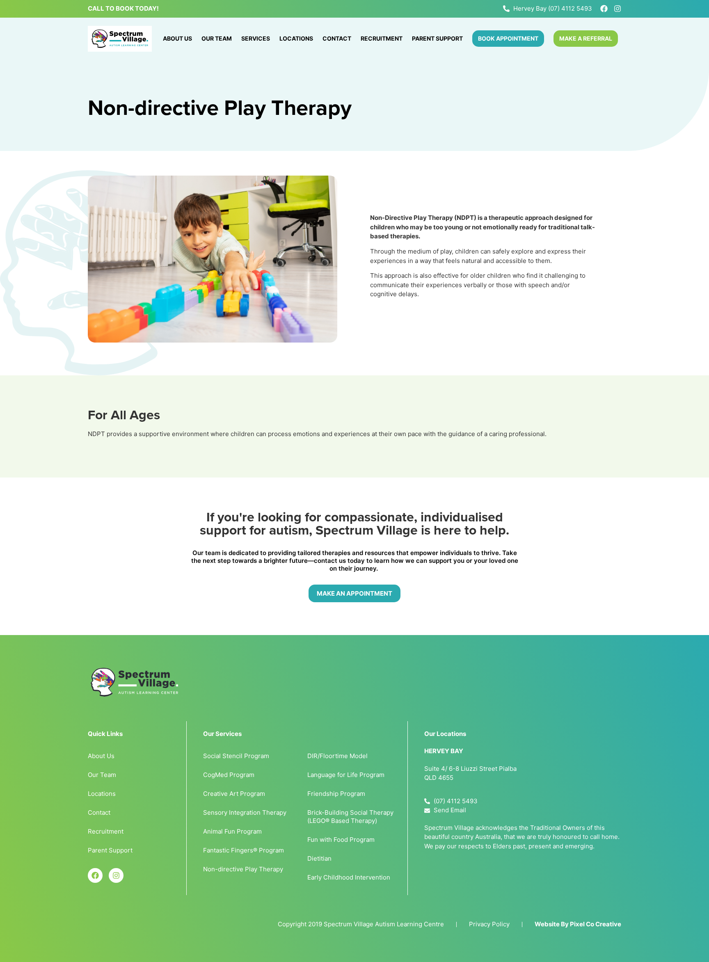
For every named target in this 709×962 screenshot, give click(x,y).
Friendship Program (336, 793)
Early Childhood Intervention (348, 877)
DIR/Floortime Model (337, 756)
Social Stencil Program (236, 756)
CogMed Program (228, 775)
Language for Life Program (345, 775)
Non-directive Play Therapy (243, 869)
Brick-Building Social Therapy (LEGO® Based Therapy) (350, 817)
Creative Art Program (234, 793)
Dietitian (319, 858)
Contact (336, 38)
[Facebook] (604, 8)
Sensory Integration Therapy (244, 812)
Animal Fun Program (232, 831)
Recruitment (382, 38)
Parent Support (437, 38)
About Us (177, 38)
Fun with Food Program (341, 839)
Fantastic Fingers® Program (243, 850)
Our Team (216, 38)
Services (255, 38)
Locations (296, 38)
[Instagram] (617, 8)
